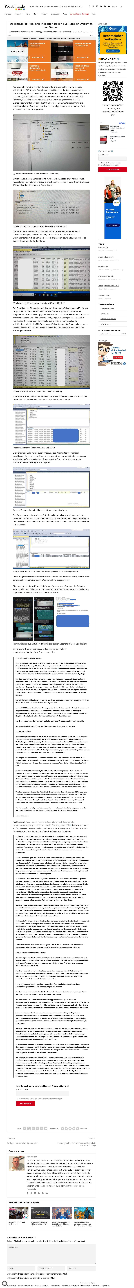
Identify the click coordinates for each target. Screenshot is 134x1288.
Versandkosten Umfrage (79, 14)
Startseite (8, 14)
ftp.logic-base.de (51, 668)
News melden (55, 1286)
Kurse (65, 14)
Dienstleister (55, 14)
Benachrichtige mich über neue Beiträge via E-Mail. (32, 1278)
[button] (4, 1283)
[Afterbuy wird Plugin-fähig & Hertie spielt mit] (40, 1213)
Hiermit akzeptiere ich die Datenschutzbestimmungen (40, 1099)
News (28, 14)
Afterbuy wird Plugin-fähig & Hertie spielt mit (39, 1224)
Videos (43, 14)
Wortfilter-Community (42, 1286)
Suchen (124, 334)
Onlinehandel (65, 31)
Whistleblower (11, 1286)
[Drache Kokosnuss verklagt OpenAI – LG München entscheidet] (84, 1213)
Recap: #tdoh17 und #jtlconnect (17, 1223)
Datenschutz (95, 1286)
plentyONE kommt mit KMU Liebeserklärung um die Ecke (61, 1224)
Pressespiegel (85, 1286)
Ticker (94, 14)
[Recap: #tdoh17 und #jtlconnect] (18, 1213)
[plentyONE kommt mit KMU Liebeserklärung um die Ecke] (62, 1213)
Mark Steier (27, 31)
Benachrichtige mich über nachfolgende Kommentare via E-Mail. (38, 1274)
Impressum (105, 1286)
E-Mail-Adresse (22, 1089)
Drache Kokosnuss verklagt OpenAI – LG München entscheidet (83, 1224)
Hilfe (34, 14)
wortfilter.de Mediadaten (70, 1286)
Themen (17, 14)
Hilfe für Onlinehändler (25, 1286)
